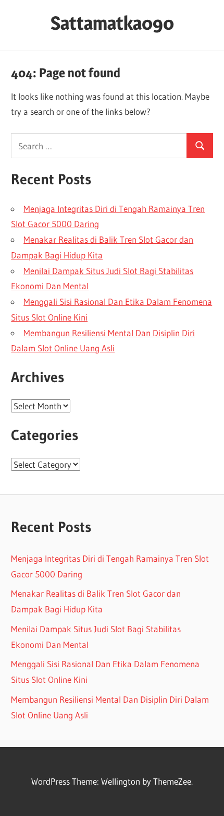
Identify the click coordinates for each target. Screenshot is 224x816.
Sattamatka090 (112, 22)
